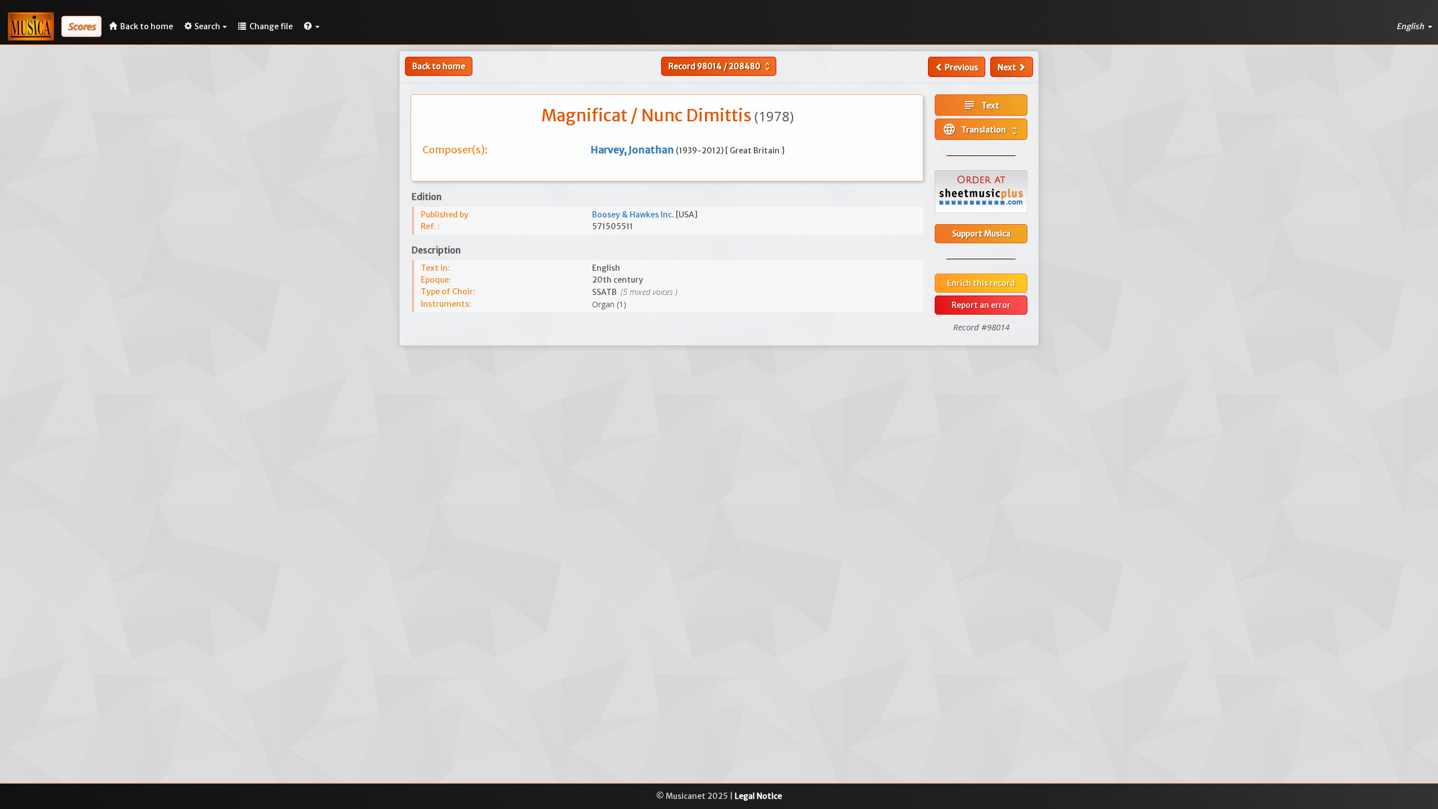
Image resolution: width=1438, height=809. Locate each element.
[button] (311, 26)
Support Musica (981, 234)
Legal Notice (758, 796)
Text (981, 105)
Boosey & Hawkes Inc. (634, 215)
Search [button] (207, 26)
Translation (981, 129)
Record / (720, 66)
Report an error (981, 305)
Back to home (438, 66)
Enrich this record (981, 283)
